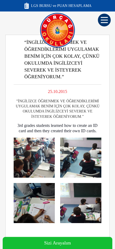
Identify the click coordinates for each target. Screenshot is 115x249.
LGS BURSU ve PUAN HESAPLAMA (61, 6)
